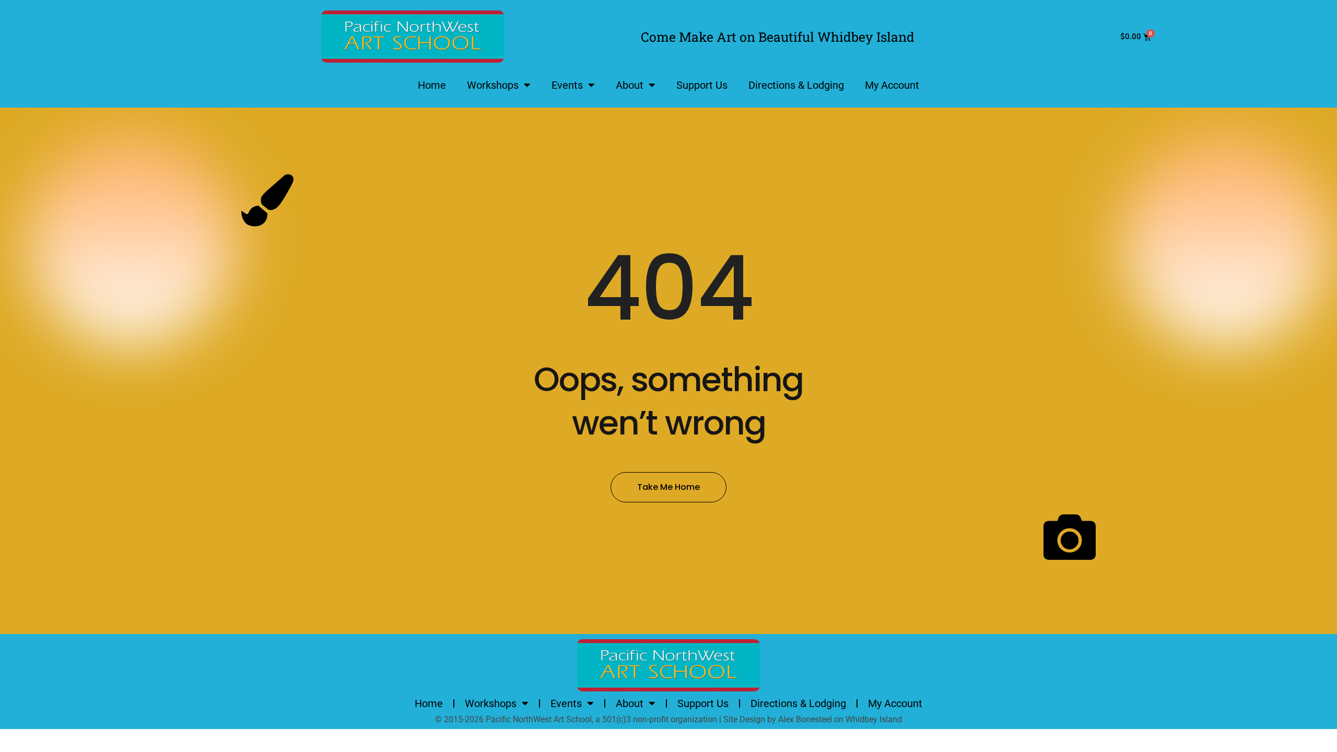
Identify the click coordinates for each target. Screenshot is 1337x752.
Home (432, 85)
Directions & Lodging (796, 85)
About (629, 85)
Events (567, 85)
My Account (892, 85)
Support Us (702, 85)
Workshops (493, 85)
